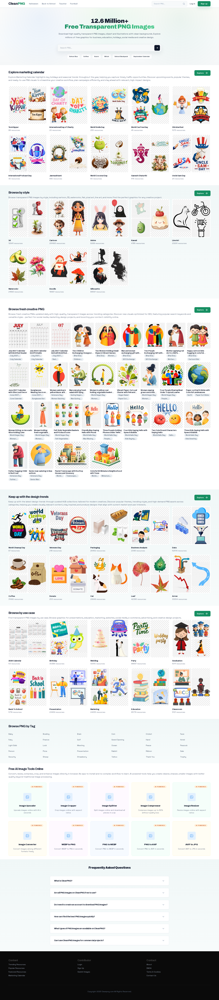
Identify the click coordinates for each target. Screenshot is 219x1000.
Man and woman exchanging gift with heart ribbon (130, 353)
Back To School (15, 709)
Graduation (177, 661)
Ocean (114, 745)
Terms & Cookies (154, 972)
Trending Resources (17, 964)
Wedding (94, 661)
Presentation (55, 709)
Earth (190, 395)
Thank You (150, 757)
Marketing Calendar (16, 975)
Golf (79, 740)
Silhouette (95, 289)
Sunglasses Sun (38, 399)
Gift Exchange (129, 359)
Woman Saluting (58, 399)
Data (174, 548)
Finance (46, 740)
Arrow (174, 596)
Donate (52, 596)
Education (135, 709)
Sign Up (81, 968)
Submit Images (84, 972)
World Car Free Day (139, 127)
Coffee (86, 56)
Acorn (96, 56)
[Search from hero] (157, 48)
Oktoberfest (177, 127)
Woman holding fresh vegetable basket (41, 432)
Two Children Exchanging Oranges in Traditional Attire (82, 353)
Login (80, 964)
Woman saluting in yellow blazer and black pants (58, 392)
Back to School (49, 4)
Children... (78, 359)
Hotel (182, 740)
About (149, 964)
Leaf (133, 596)
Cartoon (53, 240)
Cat (92, 596)
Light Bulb (12, 745)
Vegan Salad (123, 395)
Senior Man (34, 479)
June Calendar (16, 399)
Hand (148, 740)
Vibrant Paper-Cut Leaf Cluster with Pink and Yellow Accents (127, 392)
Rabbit (114, 751)
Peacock (183, 745)
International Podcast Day (20, 176)
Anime (93, 240)
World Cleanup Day (16, 548)
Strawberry (82, 757)
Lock (45, 745)
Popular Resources (16, 968)
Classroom (177, 709)
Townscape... (71, 476)
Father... (13, 479)
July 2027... (15, 356)
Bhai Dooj (77, 356)
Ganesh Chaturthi (139, 176)
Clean (16, 3)
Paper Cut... (123, 399)
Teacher (63, 4)
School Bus (73, 56)
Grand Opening (118, 740)
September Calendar (141, 56)
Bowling (46, 734)
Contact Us (151, 975)
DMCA (149, 968)
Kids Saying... (130, 439)
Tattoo (114, 757)
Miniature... (106, 476)
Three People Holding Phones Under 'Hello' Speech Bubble (112, 432)
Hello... (172, 435)
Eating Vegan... (77, 395)
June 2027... (15, 395)
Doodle (52, 289)
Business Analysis (139, 548)
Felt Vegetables (61, 439)
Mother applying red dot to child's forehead (175, 353)
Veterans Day (56, 395)
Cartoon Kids (194, 359)
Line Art (175, 240)
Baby (10, 734)
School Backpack (121, 56)
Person (11, 751)
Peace (148, 745)
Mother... (171, 359)
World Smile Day (97, 127)
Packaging (95, 548)
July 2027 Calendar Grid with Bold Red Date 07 (59, 353)
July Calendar (15, 359)
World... (60, 476)
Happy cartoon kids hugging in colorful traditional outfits (195, 353)
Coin (113, 734)
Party (133, 661)
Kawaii (134, 240)
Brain (79, 734)
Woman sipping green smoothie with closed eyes (148, 392)
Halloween (33, 4)
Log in (192, 4)
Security (12, 757)
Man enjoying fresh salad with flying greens (77, 392)
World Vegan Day (98, 395)
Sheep (45, 757)
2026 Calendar (14, 661)
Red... (55, 359)
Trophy (183, 757)
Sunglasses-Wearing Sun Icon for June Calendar (38, 392)
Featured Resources (17, 972)
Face (182, 734)
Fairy (10, 740)
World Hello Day (89, 435)
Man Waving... (88, 439)
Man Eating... (76, 399)
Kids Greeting (191, 439)
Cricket (149, 734)
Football (74, 4)
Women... (112, 356)
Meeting (80, 745)
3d (9, 240)
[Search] (184, 4)
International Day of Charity (61, 127)
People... (165, 399)
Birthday (53, 661)
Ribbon (149, 751)
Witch (106, 56)
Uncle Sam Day (178, 176)
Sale (182, 751)
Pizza (45, 751)
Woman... (95, 399)
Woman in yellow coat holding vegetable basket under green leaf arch (101, 392)
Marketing (94, 709)
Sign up (204, 4)
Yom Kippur (13, 127)
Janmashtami (55, 176)
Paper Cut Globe (202, 395)
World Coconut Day (98, 176)
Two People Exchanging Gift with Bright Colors (153, 353)
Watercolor (13, 289)
